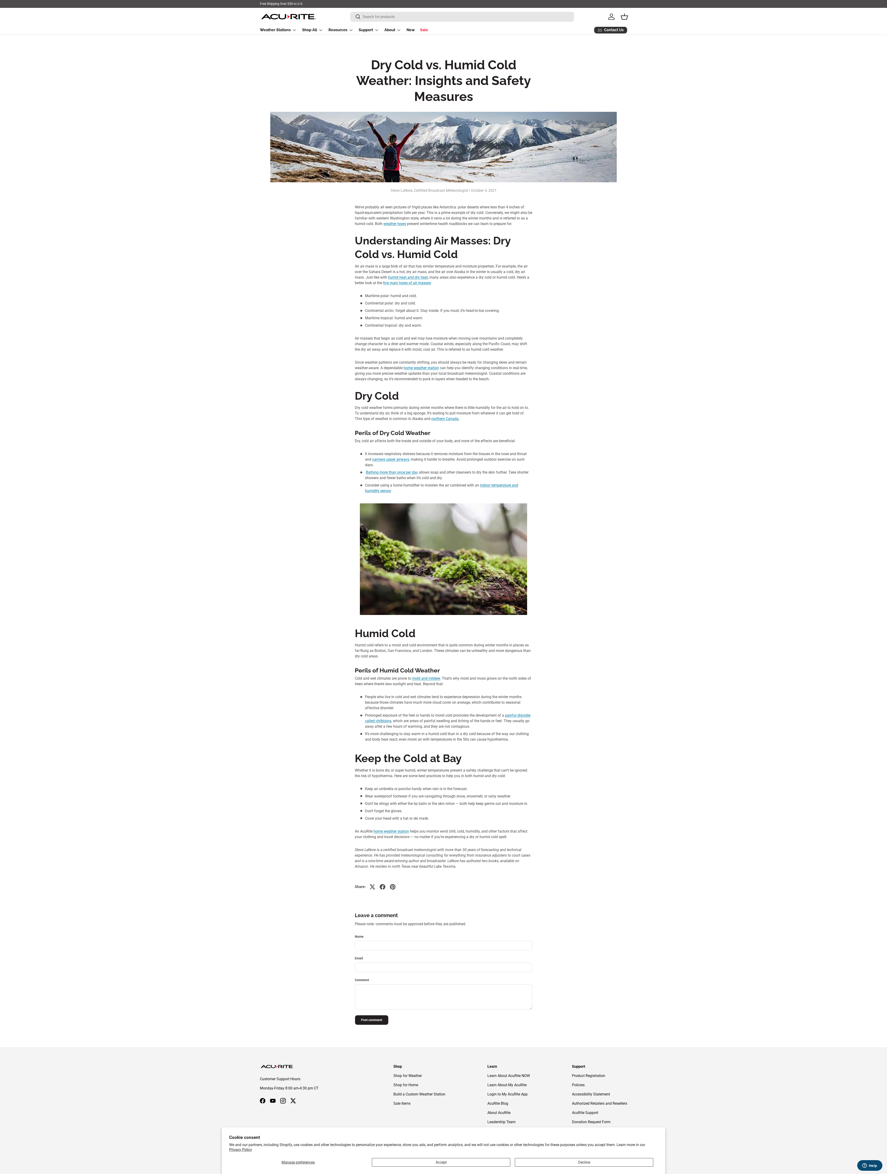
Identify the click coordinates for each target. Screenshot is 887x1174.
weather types (394, 224)
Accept (441, 1162)
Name (359, 936)
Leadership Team (501, 1122)
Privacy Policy (240, 1149)
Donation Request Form (591, 1122)
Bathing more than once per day (392, 472)
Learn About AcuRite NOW (508, 1076)
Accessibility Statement (591, 1094)
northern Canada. (445, 419)
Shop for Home (405, 1085)
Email (359, 958)
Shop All (309, 30)
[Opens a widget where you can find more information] (869, 1166)
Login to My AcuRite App (507, 1094)
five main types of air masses (407, 283)
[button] (624, 17)
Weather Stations (275, 30)
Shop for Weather (407, 1076)
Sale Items (401, 1103)
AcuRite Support (585, 1112)
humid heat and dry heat (408, 277)
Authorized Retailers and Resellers (599, 1103)
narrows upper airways (390, 459)
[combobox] (462, 17)
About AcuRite (498, 1112)
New (411, 30)
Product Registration (588, 1076)
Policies (578, 1085)
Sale (424, 30)
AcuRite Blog (497, 1103)
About (389, 30)
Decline (584, 1162)
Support (366, 30)
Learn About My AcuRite (507, 1085)
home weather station (421, 368)
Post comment (371, 1020)
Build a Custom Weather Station (419, 1094)
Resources (337, 30)
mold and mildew (426, 678)
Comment (362, 980)
